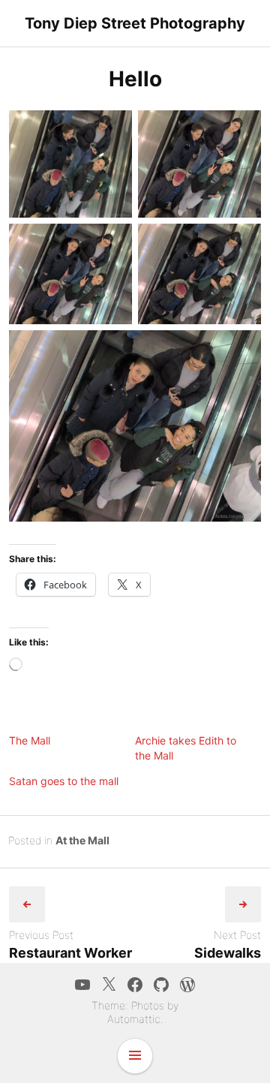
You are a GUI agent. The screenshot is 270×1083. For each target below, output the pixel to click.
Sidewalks (227, 953)
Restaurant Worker (70, 953)
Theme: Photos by (135, 1005)
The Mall (29, 740)
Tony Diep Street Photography (135, 23)
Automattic (133, 1018)
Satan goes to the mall (63, 781)
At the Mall (83, 840)
